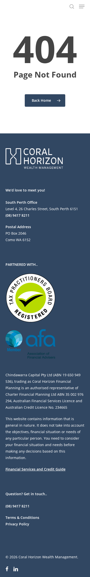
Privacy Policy (17, 524)
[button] (81, 6)
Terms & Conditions (22, 517)
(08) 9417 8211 (18, 215)
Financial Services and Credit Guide (36, 469)
